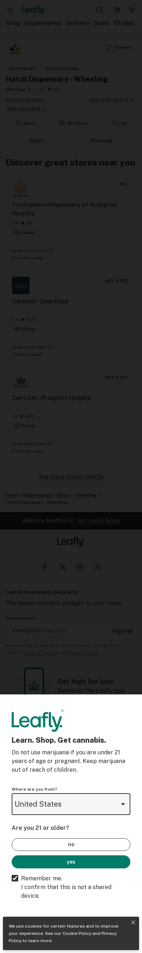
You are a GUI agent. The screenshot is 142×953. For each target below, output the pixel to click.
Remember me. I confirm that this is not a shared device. (66, 887)
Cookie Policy (77, 933)
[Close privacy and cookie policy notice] (133, 922)
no (71, 844)
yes (71, 862)
